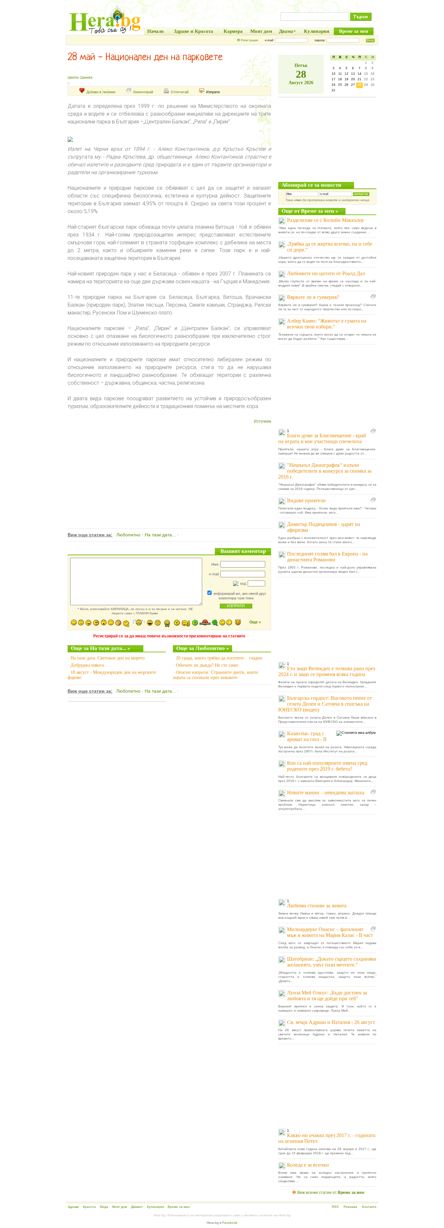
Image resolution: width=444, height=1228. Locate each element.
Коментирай (143, 92)
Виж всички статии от (330, 1192)
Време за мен (179, 1207)
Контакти (369, 1207)
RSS (335, 1207)
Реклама (350, 1207)
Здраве (73, 1207)
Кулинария (155, 1207)
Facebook (229, 1222)
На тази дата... (160, 534)
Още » (255, 622)
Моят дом (119, 1207)
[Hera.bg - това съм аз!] (105, 33)
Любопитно (128, 534)
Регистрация (249, 40)
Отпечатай (180, 92)
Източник (262, 421)
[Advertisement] (169, 468)
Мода (104, 1207)
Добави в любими (100, 92)
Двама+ (137, 1207)
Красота (89, 1207)
